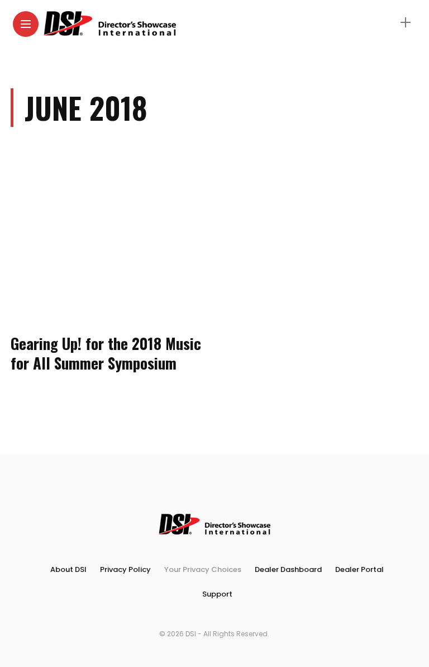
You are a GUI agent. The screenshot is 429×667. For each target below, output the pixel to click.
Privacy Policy (125, 569)
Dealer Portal (359, 569)
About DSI (68, 569)
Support (217, 594)
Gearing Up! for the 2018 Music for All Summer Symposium (106, 353)
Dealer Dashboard (288, 569)
